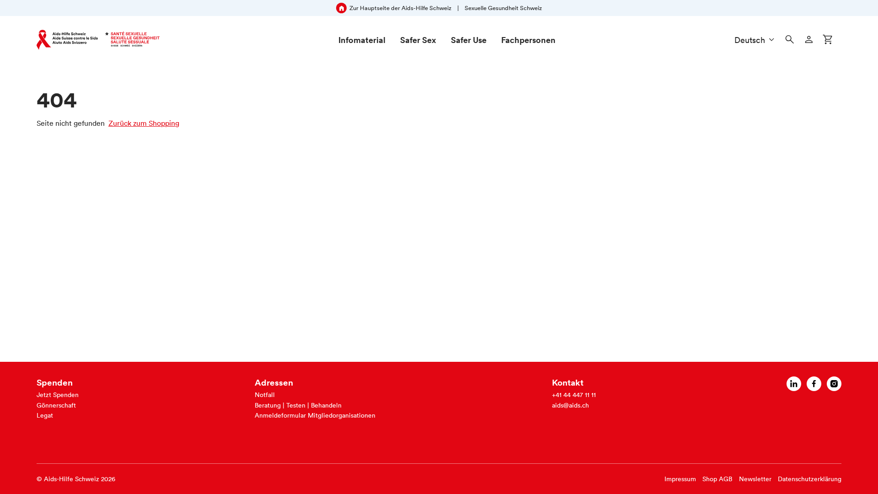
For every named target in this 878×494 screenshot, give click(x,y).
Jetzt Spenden (58, 395)
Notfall (265, 395)
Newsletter (755, 479)
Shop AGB (717, 479)
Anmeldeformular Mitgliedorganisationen (315, 415)
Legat (45, 415)
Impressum (680, 479)
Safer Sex (418, 39)
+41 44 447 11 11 (574, 395)
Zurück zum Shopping (143, 123)
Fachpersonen (528, 39)
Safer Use (469, 39)
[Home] (98, 40)
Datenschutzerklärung (809, 479)
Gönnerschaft (56, 405)
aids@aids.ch (570, 405)
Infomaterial (361, 39)
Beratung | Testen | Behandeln (298, 405)
